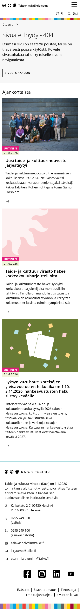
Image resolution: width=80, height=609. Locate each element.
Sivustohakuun (17, 73)
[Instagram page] (42, 577)
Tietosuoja (68, 590)
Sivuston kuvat (67, 595)
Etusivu (8, 24)
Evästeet (23, 590)
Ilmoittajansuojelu (39, 595)
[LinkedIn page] (56, 577)
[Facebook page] (27, 577)
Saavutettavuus (45, 590)
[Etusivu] (25, 5)
